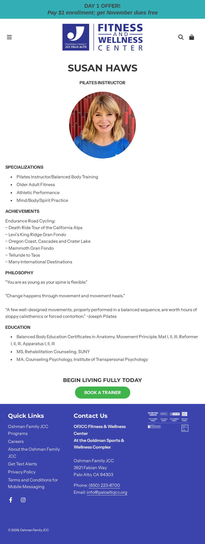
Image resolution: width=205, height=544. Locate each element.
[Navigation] (9, 37)
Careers (16, 441)
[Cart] (191, 37)
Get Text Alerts (22, 463)
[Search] (181, 37)
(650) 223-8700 (104, 485)
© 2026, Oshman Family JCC (28, 530)
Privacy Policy (22, 471)
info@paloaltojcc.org (107, 492)
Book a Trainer (102, 392)
